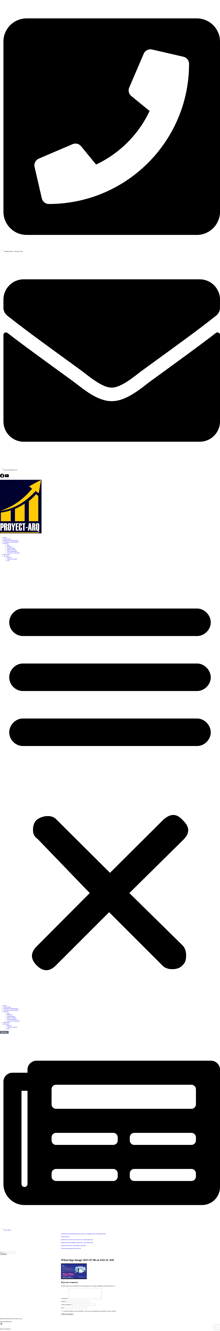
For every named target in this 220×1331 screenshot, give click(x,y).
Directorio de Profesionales (10, 540)
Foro (8, 545)
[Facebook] (2, 476)
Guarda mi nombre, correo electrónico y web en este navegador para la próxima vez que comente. (89, 1311)
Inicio (5, 537)
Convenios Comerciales (13, 553)
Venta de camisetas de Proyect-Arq (71, 1248)
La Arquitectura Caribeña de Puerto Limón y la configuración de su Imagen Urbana (83, 1234)
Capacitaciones (11, 548)
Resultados (3, 1254)
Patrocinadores (65, 1236)
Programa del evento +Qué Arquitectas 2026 (73, 1245)
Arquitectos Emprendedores (11, 542)
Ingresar (9, 557)
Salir (8, 560)
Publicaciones (7, 539)
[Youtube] (7, 476)
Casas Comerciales (12, 551)
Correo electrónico (66, 1304)
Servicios (5, 543)
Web (62, 1308)
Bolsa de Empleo (11, 549)
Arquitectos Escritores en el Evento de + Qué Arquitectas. (77, 1239)
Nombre (64, 1301)
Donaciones (6, 554)
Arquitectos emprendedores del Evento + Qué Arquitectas (77, 1242)
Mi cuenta (6, 556)
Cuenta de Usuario (12, 559)
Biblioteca (9, 546)
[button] (110, 783)
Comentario (64, 1298)
